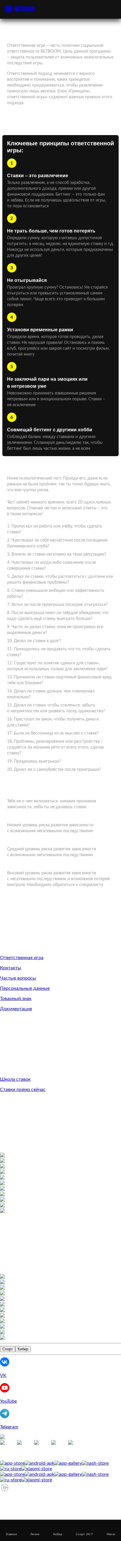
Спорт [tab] (7, 1349)
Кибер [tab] (23, 1349)
